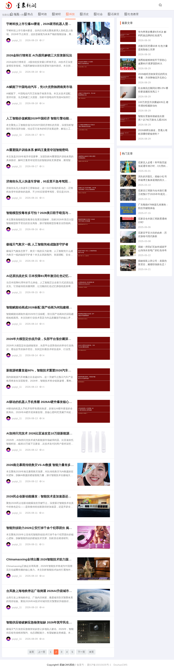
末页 (91, 652)
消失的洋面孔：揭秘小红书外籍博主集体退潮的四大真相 (152, 180)
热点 (30, 14)
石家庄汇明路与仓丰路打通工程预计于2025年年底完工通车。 (152, 194)
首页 (16, 14)
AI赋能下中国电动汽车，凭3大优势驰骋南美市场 (39, 87)
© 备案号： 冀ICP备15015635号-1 (92, 664)
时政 (44, 14)
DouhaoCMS (120, 664)
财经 (58, 14)
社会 (100, 14)
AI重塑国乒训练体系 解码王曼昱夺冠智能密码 (37, 150)
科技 (72, 14)
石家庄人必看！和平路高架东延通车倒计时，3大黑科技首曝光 (153, 166)
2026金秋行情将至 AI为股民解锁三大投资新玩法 (39, 55)
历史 (86, 14)
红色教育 (133, 14)
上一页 (41, 652)
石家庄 (115, 14)
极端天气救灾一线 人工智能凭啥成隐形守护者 (37, 244)
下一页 (81, 652)
